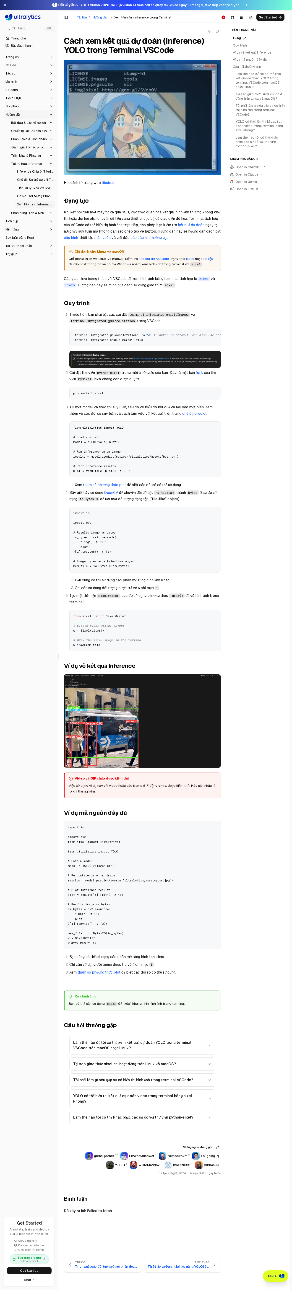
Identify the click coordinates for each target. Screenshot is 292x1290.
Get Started (29, 1270)
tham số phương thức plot (104, 485)
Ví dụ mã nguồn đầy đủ (250, 59)
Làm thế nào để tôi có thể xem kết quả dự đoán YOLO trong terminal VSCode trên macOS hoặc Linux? (132, 1045)
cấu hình (71, 238)
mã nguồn (102, 238)
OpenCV (111, 492)
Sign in (29, 1280)
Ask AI (273, 1276)
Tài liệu (82, 17)
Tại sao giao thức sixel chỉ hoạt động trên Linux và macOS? (124, 1064)
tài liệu (208, 259)
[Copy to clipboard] (215, 334)
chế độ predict (194, 413)
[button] (29, 57)
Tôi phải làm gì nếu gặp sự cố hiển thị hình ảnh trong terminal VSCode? (133, 1080)
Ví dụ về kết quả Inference (252, 52)
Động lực (239, 38)
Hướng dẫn (100, 17)
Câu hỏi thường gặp (247, 66)
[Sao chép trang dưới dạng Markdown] (210, 31)
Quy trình (240, 45)
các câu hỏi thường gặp (149, 238)
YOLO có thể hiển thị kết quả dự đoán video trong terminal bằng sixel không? (132, 1098)
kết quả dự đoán (191, 225)
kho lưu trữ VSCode (154, 259)
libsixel (108, 183)
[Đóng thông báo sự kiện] (5, 5)
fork (199, 372)
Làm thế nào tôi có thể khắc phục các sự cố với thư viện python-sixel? (133, 1117)
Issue (190, 259)
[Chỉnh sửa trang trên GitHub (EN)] (217, 31)
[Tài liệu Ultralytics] (29, 17)
